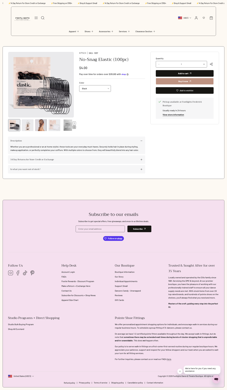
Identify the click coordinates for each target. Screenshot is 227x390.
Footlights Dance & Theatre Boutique (188, 376)
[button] (74, 31)
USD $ (186, 18)
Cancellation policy (135, 383)
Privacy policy (84, 383)
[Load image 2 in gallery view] (28, 125)
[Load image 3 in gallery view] (41, 125)
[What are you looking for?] (43, 18)
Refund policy (69, 383)
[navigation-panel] (36, 18)
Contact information (155, 383)
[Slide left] (74, 127)
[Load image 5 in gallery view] (68, 125)
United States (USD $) (22, 376)
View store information (173, 114)
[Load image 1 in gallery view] (14, 125)
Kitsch (82, 53)
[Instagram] (10, 273)
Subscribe (138, 229)
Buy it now (183, 81)
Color (81, 82)
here (169, 359)
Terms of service (100, 383)
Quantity (160, 58)
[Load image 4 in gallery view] (54, 125)
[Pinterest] (32, 273)
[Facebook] (17, 273)
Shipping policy (117, 383)
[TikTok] (25, 273)
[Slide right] (74, 123)
